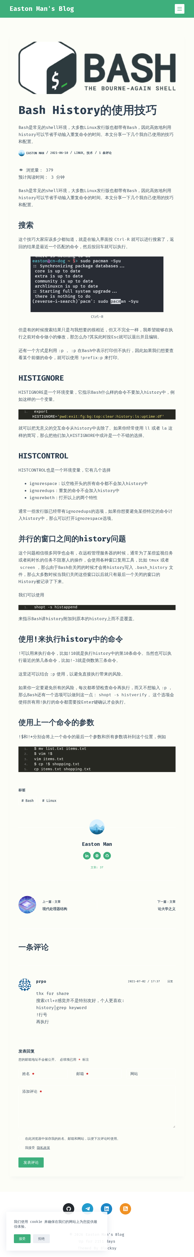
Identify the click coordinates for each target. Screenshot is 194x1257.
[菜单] (179, 9)
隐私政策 (43, 1148)
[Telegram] (87, 1209)
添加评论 (32, 1091)
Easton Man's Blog (42, 9)
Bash (27, 800)
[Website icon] (97, 855)
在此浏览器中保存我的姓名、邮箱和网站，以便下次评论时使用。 (72, 1138)
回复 (170, 981)
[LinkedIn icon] (87, 855)
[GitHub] (68, 1209)
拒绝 (41, 1239)
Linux (78, 153)
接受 (22, 1239)
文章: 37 (97, 867)
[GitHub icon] (107, 855)
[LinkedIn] (106, 1209)
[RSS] (125, 1209)
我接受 (37, 1148)
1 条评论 (105, 153)
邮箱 (82, 1073)
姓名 (28, 1073)
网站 (134, 1073)
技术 (90, 153)
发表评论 (31, 1162)
